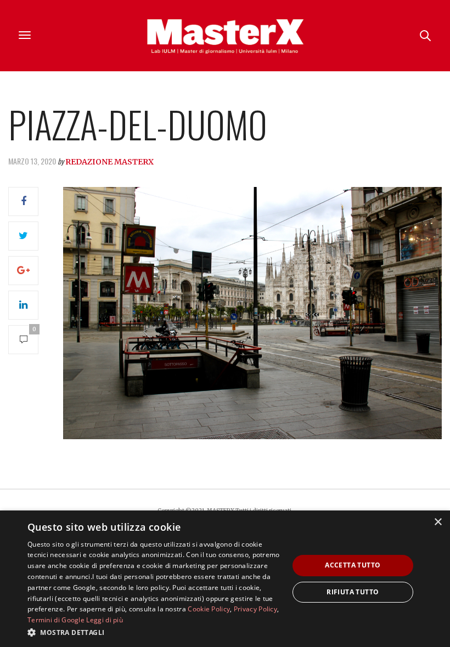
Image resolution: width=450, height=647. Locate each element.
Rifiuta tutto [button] (353, 592)
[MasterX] (225, 35)
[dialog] (225, 578)
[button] (154, 632)
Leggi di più (104, 620)
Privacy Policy (255, 609)
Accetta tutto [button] (352, 565)
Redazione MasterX (109, 162)
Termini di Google (56, 620)
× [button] (438, 522)
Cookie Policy (209, 609)
